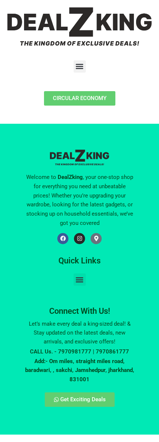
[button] (80, 66)
